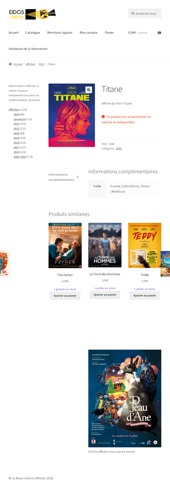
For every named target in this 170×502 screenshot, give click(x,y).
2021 (41, 64)
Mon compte (89, 32)
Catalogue (32, 32)
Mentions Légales (59, 32)
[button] (88, 89)
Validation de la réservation (28, 49)
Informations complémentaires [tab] (61, 177)
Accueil (14, 32)
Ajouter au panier (65, 295)
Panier (109, 32)
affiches (30, 64)
